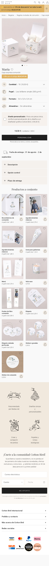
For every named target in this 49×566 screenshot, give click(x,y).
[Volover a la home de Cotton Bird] (8, 3)
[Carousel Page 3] (26, 65)
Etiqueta (28, 311)
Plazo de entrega (15, 181)
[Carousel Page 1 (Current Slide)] (22, 65)
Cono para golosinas (33, 250)
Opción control (14, 173)
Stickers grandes (32, 343)
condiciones (19, 498)
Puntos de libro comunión (7, 312)
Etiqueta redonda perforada (8, 344)
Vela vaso (29, 281)
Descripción (13, 165)
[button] (46, 8)
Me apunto (24, 491)
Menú (4, 281)
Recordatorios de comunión (8, 219)
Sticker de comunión (9, 375)
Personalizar (24, 137)
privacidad (43, 496)
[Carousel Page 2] (24, 65)
